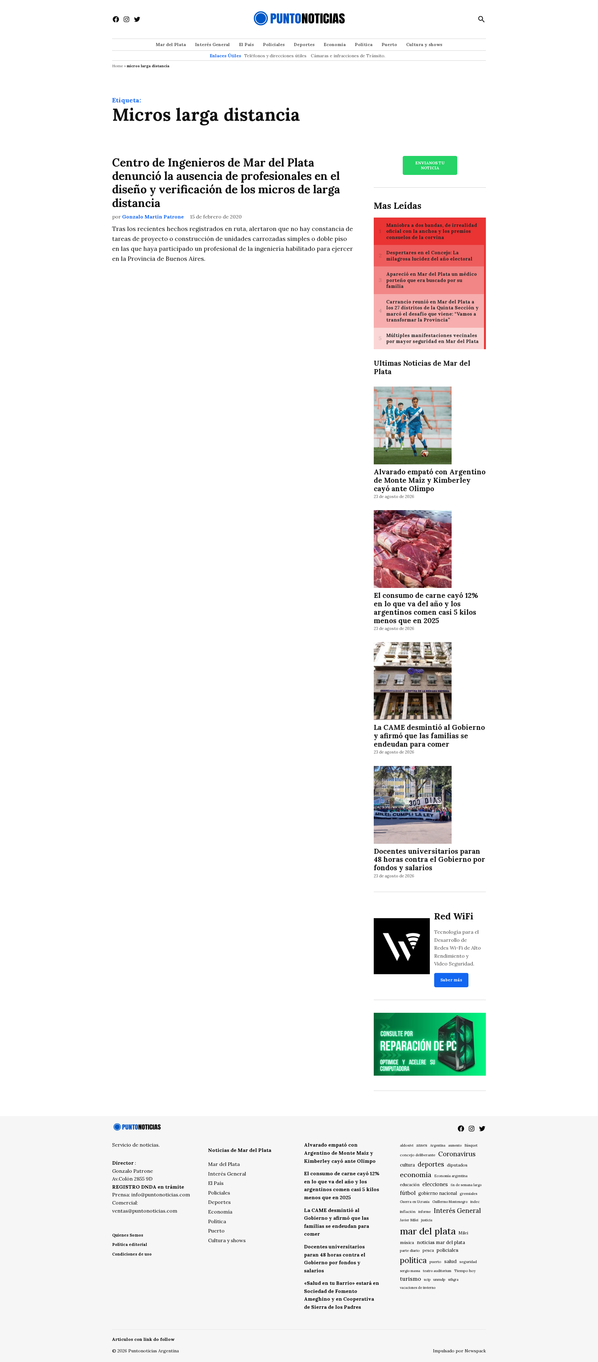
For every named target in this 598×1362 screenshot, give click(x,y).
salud (450, 1261)
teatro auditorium (437, 1271)
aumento (455, 1145)
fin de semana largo (466, 1185)
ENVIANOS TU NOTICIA (429, 165)
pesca (428, 1250)
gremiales (468, 1193)
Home (117, 65)
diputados (457, 1165)
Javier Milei (409, 1220)
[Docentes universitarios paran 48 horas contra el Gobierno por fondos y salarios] (413, 805)
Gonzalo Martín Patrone (153, 217)
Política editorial (129, 1244)
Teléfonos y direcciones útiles (275, 56)
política (413, 1260)
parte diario (410, 1250)
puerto (435, 1261)
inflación (407, 1211)
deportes (431, 1164)
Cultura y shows (424, 44)
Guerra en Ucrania (415, 1202)
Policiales (274, 44)
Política (364, 44)
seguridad (468, 1261)
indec (475, 1201)
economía (415, 1174)
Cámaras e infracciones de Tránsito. (348, 56)
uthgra (453, 1279)
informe (424, 1211)
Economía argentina (450, 1176)
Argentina (437, 1145)
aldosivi (406, 1145)
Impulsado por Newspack (459, 1351)
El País (246, 44)
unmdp (439, 1279)
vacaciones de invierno (417, 1287)
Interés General (212, 44)
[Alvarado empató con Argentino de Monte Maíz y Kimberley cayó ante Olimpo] (413, 426)
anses (421, 1145)
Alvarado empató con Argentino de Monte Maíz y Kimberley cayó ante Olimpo (430, 480)
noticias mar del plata (441, 1242)
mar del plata (428, 1231)
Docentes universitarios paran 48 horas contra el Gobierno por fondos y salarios (429, 859)
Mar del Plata (171, 44)
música (407, 1242)
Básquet (470, 1145)
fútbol (407, 1192)
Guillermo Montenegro (449, 1202)
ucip (427, 1279)
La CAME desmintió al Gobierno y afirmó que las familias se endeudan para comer (429, 736)
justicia (426, 1220)
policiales (447, 1250)
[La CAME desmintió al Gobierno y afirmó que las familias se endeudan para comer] (413, 682)
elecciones (435, 1184)
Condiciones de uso (132, 1254)
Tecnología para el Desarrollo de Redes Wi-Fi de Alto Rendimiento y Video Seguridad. (457, 948)
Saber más (451, 980)
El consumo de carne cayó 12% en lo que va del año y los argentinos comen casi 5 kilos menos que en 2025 (426, 608)
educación (410, 1184)
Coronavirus (457, 1154)
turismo (410, 1278)
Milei (463, 1233)
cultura (407, 1165)
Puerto (389, 44)
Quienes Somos (127, 1235)
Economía (335, 44)
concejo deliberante (417, 1155)
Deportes (304, 44)
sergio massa (410, 1271)
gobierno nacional (437, 1193)
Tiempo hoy (465, 1270)
